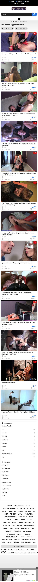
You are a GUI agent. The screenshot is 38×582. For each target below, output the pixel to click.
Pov (19, 457)
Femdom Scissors (19, 453)
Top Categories (8, 423)
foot (31, 517)
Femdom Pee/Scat (19, 426)
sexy (34, 511)
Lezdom (20, 1)
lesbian (4, 511)
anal (20, 514)
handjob (17, 539)
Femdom (12, 1)
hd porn (9, 505)
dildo (23, 537)
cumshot (28, 511)
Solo (19, 429)
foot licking (23, 517)
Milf (19, 450)
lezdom (17, 528)
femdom (13, 514)
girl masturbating (12, 537)
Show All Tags (19, 546)
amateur (6, 522)
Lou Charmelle (19, 468)
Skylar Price (19, 472)
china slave (27, 531)
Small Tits (19, 440)
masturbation (7, 539)
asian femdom (29, 525)
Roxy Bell (19, 492)
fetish (29, 520)
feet (6, 514)
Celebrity (19, 436)
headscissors (26, 542)
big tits (8, 520)
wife (34, 542)
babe (11, 528)
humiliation (29, 522)
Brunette (19, 443)
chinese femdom (9, 509)
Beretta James (19, 485)
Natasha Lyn (19, 475)
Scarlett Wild (19, 489)
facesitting (19, 506)
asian (4, 542)
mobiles (20, 511)
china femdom (17, 522)
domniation (30, 508)
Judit (19, 496)
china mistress (11, 517)
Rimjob (19, 446)
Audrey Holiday (19, 465)
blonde (29, 537)
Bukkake (19, 433)
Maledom (27, 1)
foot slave (21, 508)
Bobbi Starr (19, 478)
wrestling (17, 531)
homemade (25, 528)
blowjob (6, 525)
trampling (12, 511)
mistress (11, 534)
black (13, 525)
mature (19, 525)
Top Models (7, 462)
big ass (27, 505)
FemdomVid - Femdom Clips (19, 21)
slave (5, 528)
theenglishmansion (28, 539)
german (19, 534)
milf (32, 528)
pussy (9, 542)
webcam (27, 534)
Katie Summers (19, 482)
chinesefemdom (19, 520)
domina (9, 531)
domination (28, 514)
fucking (16, 542)
